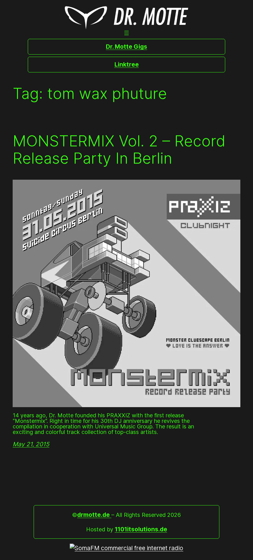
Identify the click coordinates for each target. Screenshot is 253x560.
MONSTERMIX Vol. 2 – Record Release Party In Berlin (119, 149)
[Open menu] (126, 33)
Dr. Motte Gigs (126, 46)
